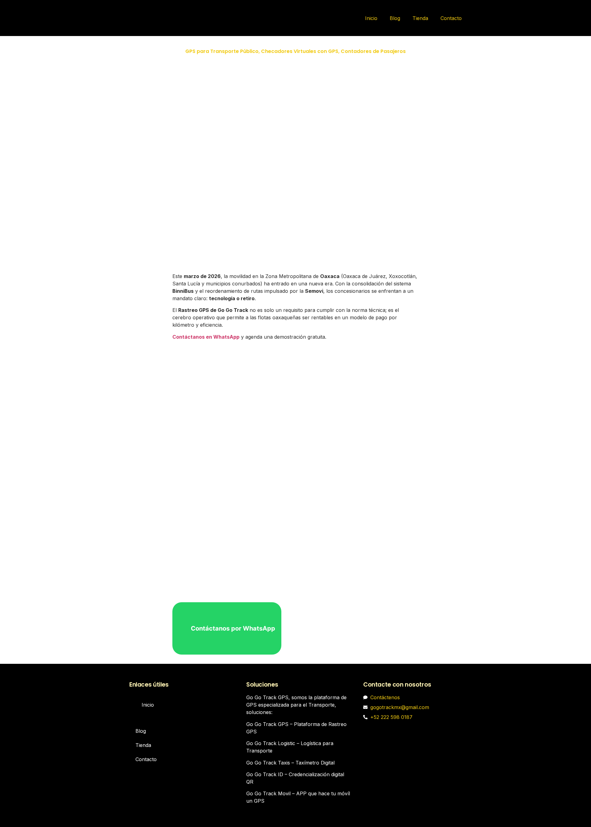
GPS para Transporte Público (222, 51)
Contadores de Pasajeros (373, 51)
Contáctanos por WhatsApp (233, 628)
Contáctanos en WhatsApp (205, 337)
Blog (395, 18)
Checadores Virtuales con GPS (299, 51)
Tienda (420, 18)
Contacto (451, 18)
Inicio (371, 18)
